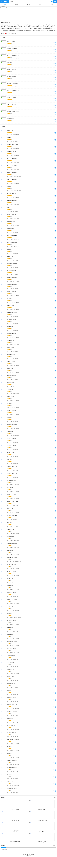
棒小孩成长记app (11, 571)
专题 (40, 4)
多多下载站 (4, 1)
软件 (28, 4)
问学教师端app (10, 228)
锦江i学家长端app (11, 270)
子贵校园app (10, 585)
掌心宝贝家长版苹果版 (13, 55)
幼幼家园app (10, 487)
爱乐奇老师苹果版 (11, 76)
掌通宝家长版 (10, 305)
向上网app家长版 (11, 193)
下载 (55, 44)
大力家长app (10, 508)
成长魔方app (10, 718)
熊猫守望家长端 (11, 725)
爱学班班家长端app (12, 284)
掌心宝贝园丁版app (12, 165)
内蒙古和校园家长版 (12, 235)
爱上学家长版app (11, 438)
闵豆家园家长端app (12, 641)
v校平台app (10, 389)
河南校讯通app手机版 (12, 144)
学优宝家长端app (11, 697)
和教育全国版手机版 (12, 263)
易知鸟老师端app (11, 319)
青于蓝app (9, 522)
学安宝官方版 (10, 529)
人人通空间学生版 (11, 494)
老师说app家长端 (11, 375)
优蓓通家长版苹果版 (12, 48)
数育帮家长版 (10, 452)
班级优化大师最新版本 (13, 515)
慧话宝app (9, 298)
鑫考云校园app (10, 396)
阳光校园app (10, 326)
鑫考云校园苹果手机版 (13, 111)
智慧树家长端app (11, 410)
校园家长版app (10, 676)
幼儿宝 (8, 207)
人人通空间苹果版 (11, 97)
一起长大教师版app (12, 277)
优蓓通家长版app (11, 214)
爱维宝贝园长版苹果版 (13, 90)
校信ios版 (9, 62)
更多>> (54, 797)
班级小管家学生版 (11, 480)
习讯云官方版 (10, 662)
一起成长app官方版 (12, 473)
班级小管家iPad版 (11, 104)
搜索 (52, 1)
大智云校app (10, 368)
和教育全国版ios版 (11, 69)
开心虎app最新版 (11, 732)
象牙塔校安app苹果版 (12, 83)
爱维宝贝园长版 (11, 361)
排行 (52, 4)
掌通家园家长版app (12, 200)
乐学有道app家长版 (12, 704)
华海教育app (10, 256)
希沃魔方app (10, 130)
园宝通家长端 (10, 669)
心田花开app (10, 781)
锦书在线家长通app (12, 557)
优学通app (9, 249)
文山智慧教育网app (12, 767)
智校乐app (9, 403)
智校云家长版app (11, 648)
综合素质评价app (11, 564)
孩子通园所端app (11, 333)
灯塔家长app (10, 606)
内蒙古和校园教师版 (12, 242)
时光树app (9, 137)
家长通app (9, 186)
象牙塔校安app (10, 347)
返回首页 (31, 855)
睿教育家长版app (11, 592)
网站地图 (25, 855)
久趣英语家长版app (12, 424)
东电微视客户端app (12, 599)
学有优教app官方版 (12, 466)
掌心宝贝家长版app (12, 158)
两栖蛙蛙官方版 (11, 221)
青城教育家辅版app (12, 760)
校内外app (9, 613)
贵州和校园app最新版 (12, 501)
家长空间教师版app (12, 543)
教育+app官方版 (11, 354)
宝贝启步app (10, 578)
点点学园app (10, 550)
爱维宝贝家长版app (12, 179)
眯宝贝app (9, 753)
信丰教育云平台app (12, 711)
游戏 (16, 4)
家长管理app (10, 431)
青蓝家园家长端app (12, 788)
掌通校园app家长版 (12, 312)
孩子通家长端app (11, 291)
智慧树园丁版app (11, 151)
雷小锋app (9, 774)
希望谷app (9, 459)
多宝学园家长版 (11, 683)
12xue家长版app (11, 655)
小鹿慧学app (10, 634)
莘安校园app (10, 627)
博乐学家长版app (11, 620)
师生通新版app (10, 536)
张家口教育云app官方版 (13, 739)
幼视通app (9, 746)
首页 (5, 4)
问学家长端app (10, 382)
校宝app (9, 690)
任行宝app (9, 417)
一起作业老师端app (12, 172)
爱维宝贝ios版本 (11, 41)
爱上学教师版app (11, 445)
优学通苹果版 (10, 118)
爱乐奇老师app (10, 340)
